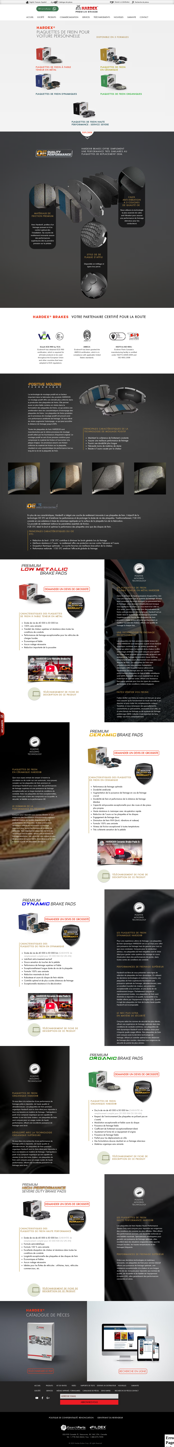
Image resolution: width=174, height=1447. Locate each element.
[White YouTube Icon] (36, 1398)
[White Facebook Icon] (42, 1398)
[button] (52, 17)
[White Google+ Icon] (48, 1398)
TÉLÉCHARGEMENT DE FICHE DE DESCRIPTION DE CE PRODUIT (130, 876)
